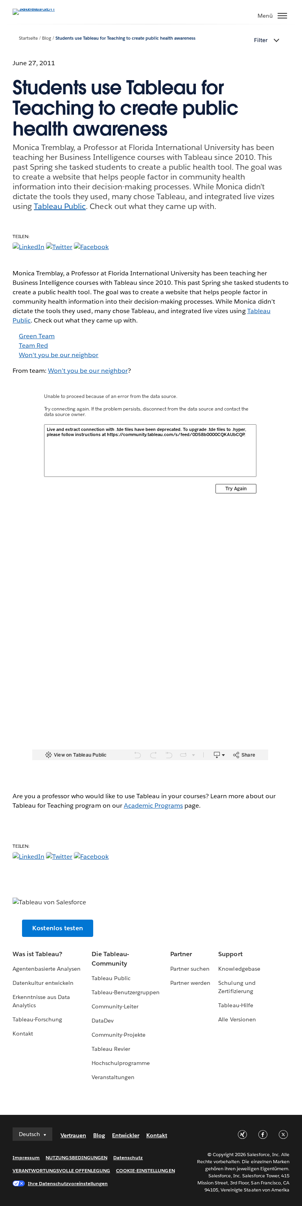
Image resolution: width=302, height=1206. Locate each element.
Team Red (33, 345)
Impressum (26, 1157)
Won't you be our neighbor (58, 355)
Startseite (28, 38)
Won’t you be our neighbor (87, 371)
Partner (181, 954)
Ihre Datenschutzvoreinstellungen (68, 1183)
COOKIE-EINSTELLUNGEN (145, 1170)
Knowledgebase (239, 968)
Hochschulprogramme (121, 1063)
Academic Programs (153, 805)
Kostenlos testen (57, 928)
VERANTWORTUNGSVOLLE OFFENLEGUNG (61, 1170)
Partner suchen (190, 968)
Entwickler (125, 1135)
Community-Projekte (118, 1034)
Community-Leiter (115, 1006)
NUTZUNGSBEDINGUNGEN (76, 1157)
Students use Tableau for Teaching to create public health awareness (125, 38)
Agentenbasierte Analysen (47, 968)
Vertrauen (73, 1135)
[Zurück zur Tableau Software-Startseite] (40, 8)
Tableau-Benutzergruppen (126, 992)
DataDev (103, 1020)
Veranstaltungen (113, 1077)
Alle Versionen (237, 1019)
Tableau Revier (111, 1048)
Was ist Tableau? (37, 954)
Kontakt (23, 1033)
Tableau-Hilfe (235, 1005)
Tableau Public (60, 206)
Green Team (37, 336)
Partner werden (190, 982)
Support (230, 954)
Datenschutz (128, 1157)
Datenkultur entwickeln (43, 982)
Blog (46, 38)
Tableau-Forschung (37, 1019)
